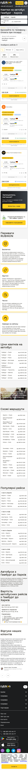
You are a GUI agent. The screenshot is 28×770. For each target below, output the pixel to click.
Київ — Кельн (5, 562)
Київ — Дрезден (6, 557)
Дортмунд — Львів (8, 426)
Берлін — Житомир (7, 503)
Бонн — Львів (7, 475)
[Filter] (2, 49)
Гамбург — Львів (6, 352)
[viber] (2, 751)
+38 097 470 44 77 (7, 6)
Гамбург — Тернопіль (7, 370)
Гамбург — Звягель (7, 372)
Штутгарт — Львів (8, 470)
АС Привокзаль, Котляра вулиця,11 (16, 126)
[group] (14, 654)
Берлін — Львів (7, 415)
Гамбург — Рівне (6, 357)
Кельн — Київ (7, 442)
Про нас (3, 713)
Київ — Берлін (5, 533)
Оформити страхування (14, 222)
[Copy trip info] (25, 88)
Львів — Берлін (6, 535)
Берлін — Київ (7, 428)
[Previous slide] (2, 675)
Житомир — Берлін (7, 538)
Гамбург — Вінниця (7, 363)
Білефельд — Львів (9, 439)
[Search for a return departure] (24, 38)
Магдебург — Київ (8, 434)
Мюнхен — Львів (8, 473)
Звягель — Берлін (6, 541)
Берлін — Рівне (7, 464)
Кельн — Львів (7, 453)
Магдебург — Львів (7, 461)
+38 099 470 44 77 (21, 6)
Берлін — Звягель (6, 506)
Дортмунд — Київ (8, 431)
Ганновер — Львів (8, 436)
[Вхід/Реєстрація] (25, 3)
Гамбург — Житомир (7, 360)
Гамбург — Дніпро (6, 378)
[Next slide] (8, 675)
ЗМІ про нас (5, 716)
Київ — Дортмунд (6, 554)
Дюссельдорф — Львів (8, 418)
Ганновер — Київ (8, 448)
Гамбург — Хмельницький (6, 366)
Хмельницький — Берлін (9, 544)
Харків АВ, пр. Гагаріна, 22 (16, 80)
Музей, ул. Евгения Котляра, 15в (17, 169)
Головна (3, 27)
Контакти (4, 719)
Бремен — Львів (8, 451)
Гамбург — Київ (6, 355)
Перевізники (5, 722)
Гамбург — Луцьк (6, 375)
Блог (2, 725)
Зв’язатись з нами (14, 206)
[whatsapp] (8, 751)
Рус (25, 686)
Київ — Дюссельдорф (8, 560)
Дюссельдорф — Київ (8, 457)
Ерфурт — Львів (8, 467)
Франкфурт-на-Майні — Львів (8, 422)
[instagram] (19, 751)
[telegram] (13, 751)
